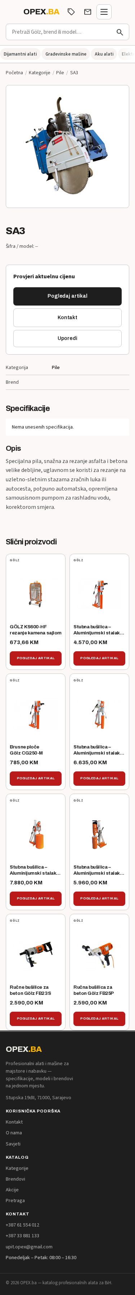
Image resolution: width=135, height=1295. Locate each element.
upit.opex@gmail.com (29, 1247)
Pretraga (15, 1200)
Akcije (12, 1190)
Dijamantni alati (20, 54)
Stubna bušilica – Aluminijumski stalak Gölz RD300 (33, 873)
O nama (14, 1132)
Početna (14, 72)
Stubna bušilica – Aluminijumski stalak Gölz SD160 (96, 633)
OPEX (41, 12)
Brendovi (15, 1179)
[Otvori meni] (104, 11)
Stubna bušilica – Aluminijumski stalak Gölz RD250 (96, 753)
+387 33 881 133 (22, 1235)
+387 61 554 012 (22, 1225)
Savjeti (13, 1144)
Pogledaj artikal (67, 296)
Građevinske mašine (65, 54)
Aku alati (104, 54)
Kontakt (67, 317)
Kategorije (39, 72)
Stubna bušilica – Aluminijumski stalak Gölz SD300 (96, 873)
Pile (60, 72)
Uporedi (67, 338)
